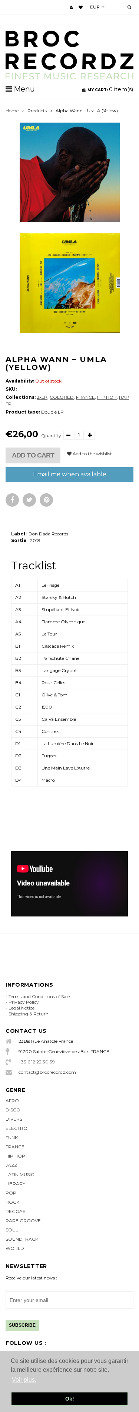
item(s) (110, 89)
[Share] (12, 500)
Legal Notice (21, 1008)
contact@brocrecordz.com (47, 1072)
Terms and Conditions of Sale (39, 996)
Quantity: (51, 435)
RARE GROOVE (23, 1220)
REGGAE (16, 1211)
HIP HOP (107, 397)
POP (11, 1193)
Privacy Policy (24, 1002)
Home (12, 110)
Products (37, 110)
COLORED (62, 397)
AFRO (12, 1100)
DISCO (13, 1110)
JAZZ (11, 1165)
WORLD (15, 1248)
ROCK (12, 1202)
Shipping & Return (29, 1014)
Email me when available (69, 474)
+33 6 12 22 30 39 (37, 1062)
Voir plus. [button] (24, 1380)
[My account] (71, 7)
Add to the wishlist (92, 453)
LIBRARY (15, 1183)
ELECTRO (16, 1128)
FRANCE (85, 397)
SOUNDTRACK (22, 1239)
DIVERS (14, 1119)
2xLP (42, 397)
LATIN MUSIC (20, 1174)
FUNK (12, 1137)
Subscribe (22, 1325)
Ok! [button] (69, 1399)
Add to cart (33, 455)
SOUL (12, 1230)
